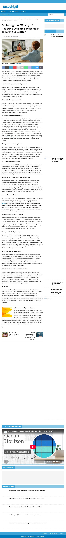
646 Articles (32, 308)
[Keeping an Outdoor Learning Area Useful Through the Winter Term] (8, 474)
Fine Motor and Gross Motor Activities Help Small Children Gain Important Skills (56, 291)
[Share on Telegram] (33, 67)
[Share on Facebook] (3, 67)
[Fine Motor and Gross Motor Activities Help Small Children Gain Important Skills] (47, 291)
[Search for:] (56, 14)
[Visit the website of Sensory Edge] (2, 327)
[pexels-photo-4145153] (22, 61)
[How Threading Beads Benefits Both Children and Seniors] (48, 218)
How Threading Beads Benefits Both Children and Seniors (58, 160)
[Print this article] (22, 67)
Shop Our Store (13, 11)
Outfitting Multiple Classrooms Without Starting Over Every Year (26, 515)
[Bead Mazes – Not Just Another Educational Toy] (47, 94)
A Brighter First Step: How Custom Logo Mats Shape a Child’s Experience (28, 523)
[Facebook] (61, 1)
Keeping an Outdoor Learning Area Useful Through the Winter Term (27, 490)
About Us (23, 11)
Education (15, 36)
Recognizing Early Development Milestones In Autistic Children (25, 507)
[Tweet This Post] (7, 67)
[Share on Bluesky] (37, 67)
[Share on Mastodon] (29, 67)
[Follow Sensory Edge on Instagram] (7, 327)
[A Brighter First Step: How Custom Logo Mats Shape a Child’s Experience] (36, 474)
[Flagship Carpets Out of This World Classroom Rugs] (33, 480)
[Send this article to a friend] (18, 67)
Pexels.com (18, 63)
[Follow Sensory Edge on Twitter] (10, 327)
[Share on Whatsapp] (26, 67)
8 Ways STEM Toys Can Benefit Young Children (57, 283)
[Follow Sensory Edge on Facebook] (4, 327)
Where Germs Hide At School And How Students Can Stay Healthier (26, 498)
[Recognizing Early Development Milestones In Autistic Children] (22, 474)
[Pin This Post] (14, 67)
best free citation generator (11, 137)
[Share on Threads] (41, 67)
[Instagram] (64, 1)
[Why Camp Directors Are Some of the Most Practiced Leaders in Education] (50, 474)
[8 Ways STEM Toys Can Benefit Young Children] (48, 283)
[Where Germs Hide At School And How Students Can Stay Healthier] (15, 474)
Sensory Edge (7, 36)
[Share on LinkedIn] (11, 67)
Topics (3, 11)
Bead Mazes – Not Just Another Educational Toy (57, 35)
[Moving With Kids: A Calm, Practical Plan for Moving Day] (58, 474)
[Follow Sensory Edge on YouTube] (12, 327)
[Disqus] (22, 366)
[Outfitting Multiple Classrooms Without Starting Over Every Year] (29, 474)
